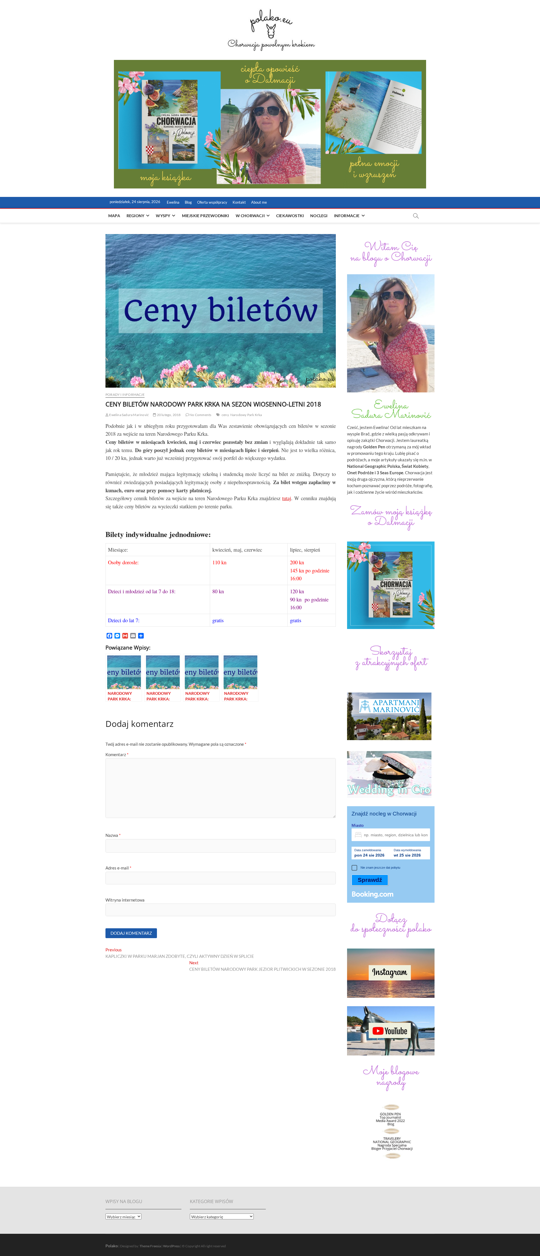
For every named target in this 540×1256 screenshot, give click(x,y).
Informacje (347, 215)
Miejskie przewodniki (205, 215)
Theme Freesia (150, 1246)
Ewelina (173, 202)
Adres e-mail (118, 867)
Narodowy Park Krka (246, 415)
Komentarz (117, 754)
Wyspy (163, 215)
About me (259, 202)
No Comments (200, 415)
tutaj (286, 498)
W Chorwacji (250, 215)
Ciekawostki (290, 215)
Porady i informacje (125, 394)
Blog (188, 202)
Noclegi (318, 215)
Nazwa (113, 835)
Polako (111, 1245)
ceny (225, 415)
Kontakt (239, 202)
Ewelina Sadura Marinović (129, 415)
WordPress (171, 1246)
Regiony (135, 215)
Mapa (114, 215)
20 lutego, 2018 (168, 415)
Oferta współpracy (212, 202)
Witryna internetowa (125, 899)
